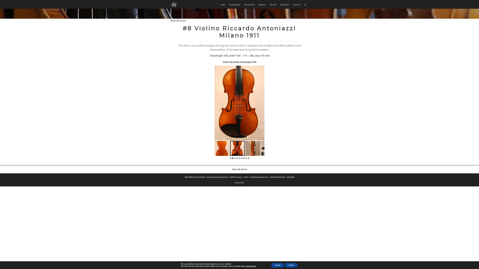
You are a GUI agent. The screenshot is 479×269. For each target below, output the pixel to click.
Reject (291, 265)
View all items (178, 20)
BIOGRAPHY (284, 5)
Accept (277, 265)
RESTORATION (249, 5)
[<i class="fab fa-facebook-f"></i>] (305, 5)
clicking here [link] (251, 266)
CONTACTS (297, 5)
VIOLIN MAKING (234, 5)
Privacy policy (239, 182)
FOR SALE (273, 5)
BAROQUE (262, 5)
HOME (223, 5)
